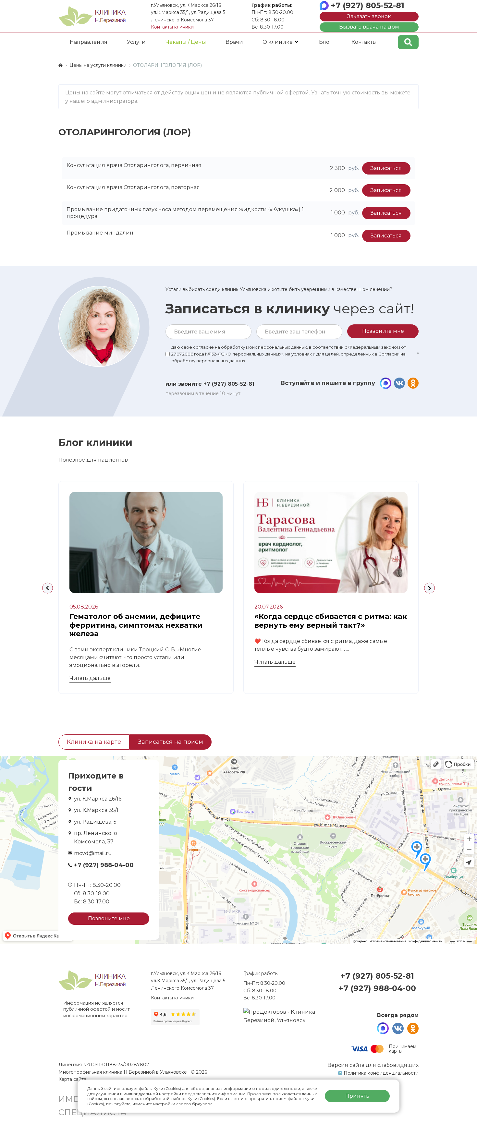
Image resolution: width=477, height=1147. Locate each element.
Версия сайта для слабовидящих (373, 1065)
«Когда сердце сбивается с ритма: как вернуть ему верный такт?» (330, 620)
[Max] (385, 383)
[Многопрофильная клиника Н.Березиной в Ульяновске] (92, 16)
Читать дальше (90, 678)
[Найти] (408, 42)
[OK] (413, 383)
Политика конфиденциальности (381, 1073)
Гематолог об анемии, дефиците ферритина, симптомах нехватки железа (135, 625)
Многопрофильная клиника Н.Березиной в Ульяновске (123, 1072)
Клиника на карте (94, 741)
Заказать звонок (369, 16)
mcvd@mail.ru (93, 853)
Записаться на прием (170, 741)
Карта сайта (72, 1079)
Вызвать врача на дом (369, 27)
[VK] (399, 383)
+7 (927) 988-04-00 (104, 865)
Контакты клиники (172, 27)
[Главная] (60, 65)
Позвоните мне (109, 918)
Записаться (386, 168)
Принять (357, 1096)
